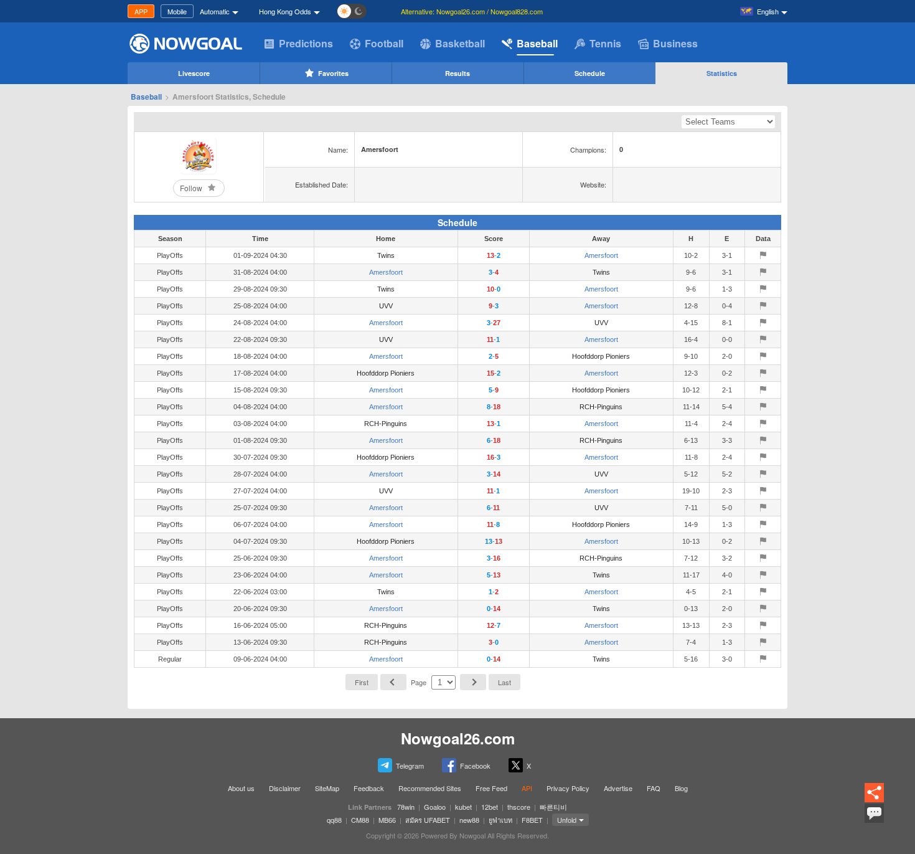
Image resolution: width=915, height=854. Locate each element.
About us (241, 788)
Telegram (410, 766)
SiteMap (327, 788)
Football (384, 43)
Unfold (566, 820)
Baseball (537, 43)
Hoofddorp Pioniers (601, 356)
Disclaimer (285, 788)
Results (457, 73)
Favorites (333, 73)
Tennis (605, 43)
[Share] (874, 793)
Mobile (177, 11)
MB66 (387, 820)
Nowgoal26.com (458, 738)
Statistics (721, 73)
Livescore (194, 73)
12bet (489, 807)
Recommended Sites (429, 788)
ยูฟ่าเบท (500, 820)
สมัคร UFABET (427, 820)
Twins (386, 255)
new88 (469, 820)
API (527, 788)
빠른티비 (553, 807)
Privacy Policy (568, 788)
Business (675, 43)
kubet (463, 807)
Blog (681, 788)
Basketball (460, 43)
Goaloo (435, 807)
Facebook (475, 766)
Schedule (590, 73)
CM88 (360, 820)
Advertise (618, 788)
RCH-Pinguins (601, 406)
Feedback (369, 788)
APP (141, 11)
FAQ (653, 788)
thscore (518, 807)
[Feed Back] (874, 813)
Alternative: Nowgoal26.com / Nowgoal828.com (472, 11)
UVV (386, 306)
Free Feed (491, 788)
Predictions (306, 43)
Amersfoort (601, 255)
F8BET (532, 820)
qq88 (334, 820)
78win (406, 807)
